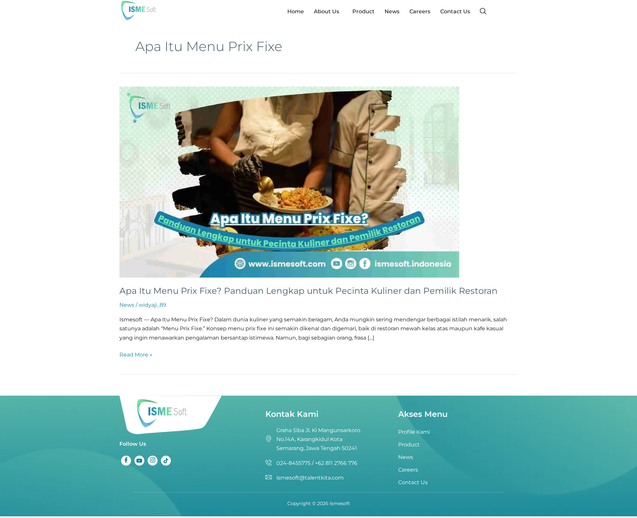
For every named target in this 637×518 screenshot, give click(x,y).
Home (295, 11)
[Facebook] (126, 461)
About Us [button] (326, 11)
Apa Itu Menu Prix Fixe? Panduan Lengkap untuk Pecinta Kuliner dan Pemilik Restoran (308, 291)
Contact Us (455, 11)
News (392, 11)
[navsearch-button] (483, 11)
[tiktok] (166, 461)
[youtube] (139, 461)
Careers (419, 11)
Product (363, 11)
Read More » (135, 354)
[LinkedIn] (153, 461)
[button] (328, 11)
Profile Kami (414, 432)
